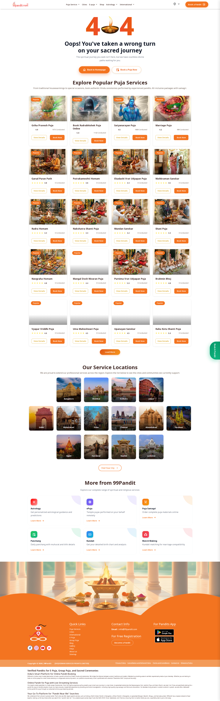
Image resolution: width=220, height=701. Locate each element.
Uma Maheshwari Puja (86, 328)
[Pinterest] (49, 648)
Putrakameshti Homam (86, 178)
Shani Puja (161, 228)
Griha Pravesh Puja (42, 125)
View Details (39, 137)
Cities (84, 4)
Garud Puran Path (42, 178)
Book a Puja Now (126, 70)
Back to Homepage (94, 70)
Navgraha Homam (42, 278)
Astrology (112, 4)
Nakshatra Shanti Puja (86, 228)
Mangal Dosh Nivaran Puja (88, 278)
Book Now (57, 137)
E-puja (93, 4)
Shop (102, 4)
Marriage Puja (163, 125)
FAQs (72, 648)
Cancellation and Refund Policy (139, 663)
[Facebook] (30, 648)
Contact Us (175, 663)
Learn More (37, 520)
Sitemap (73, 654)
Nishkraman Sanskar (167, 178)
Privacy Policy (121, 663)
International (127, 4)
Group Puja (74, 640)
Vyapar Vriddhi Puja (43, 328)
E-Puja (72, 637)
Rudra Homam (40, 228)
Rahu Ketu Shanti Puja (168, 328)
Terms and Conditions (161, 663)
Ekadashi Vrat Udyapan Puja (130, 178)
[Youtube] (42, 648)
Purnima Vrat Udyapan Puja (130, 278)
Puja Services (75, 629)
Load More (110, 352)
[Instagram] (36, 648)
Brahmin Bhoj (163, 278)
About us (73, 651)
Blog (71, 643)
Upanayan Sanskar (124, 328)
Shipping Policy (187, 663)
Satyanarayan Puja (125, 125)
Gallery (72, 646)
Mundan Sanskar (123, 228)
